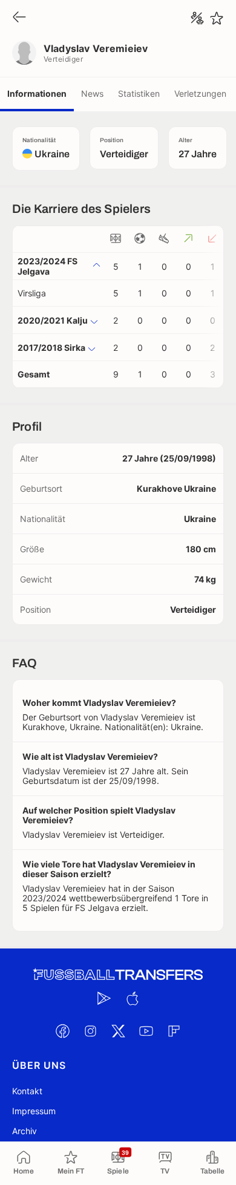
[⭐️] (216, 18)
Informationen (37, 93)
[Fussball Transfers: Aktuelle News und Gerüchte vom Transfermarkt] (118, 975)
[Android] (104, 998)
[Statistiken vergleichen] (197, 18)
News (92, 93)
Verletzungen (200, 93)
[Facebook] (62, 1031)
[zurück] (19, 18)
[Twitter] (118, 1031)
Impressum (34, 1111)
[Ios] (132, 998)
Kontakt (27, 1091)
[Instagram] (90, 1031)
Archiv (24, 1131)
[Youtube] (146, 1031)
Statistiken (139, 93)
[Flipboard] (174, 1031)
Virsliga (32, 293)
